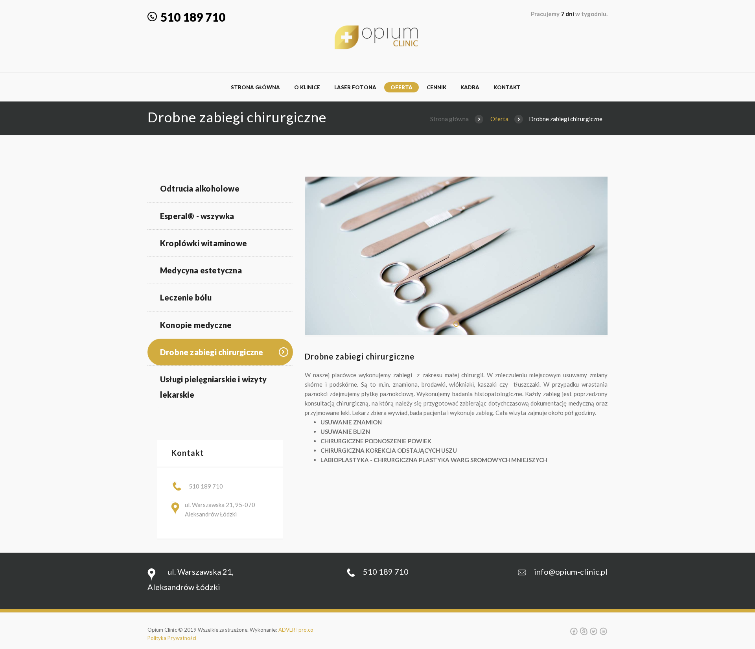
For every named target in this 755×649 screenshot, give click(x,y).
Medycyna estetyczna (201, 270)
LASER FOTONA (355, 87)
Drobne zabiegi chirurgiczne (211, 352)
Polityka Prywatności (171, 638)
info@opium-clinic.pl (571, 571)
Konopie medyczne (196, 325)
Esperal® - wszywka (197, 216)
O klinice (307, 87)
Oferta (401, 87)
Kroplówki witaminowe (203, 243)
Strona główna (255, 87)
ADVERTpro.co (296, 630)
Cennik (436, 87)
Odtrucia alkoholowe (199, 188)
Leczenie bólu (186, 297)
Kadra (469, 87)
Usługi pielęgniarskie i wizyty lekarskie (213, 386)
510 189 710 (194, 17)
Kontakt (507, 87)
